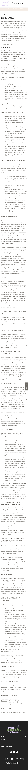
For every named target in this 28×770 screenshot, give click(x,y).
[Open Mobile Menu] (25, 3)
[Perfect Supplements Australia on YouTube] (17, 752)
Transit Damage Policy (6, 746)
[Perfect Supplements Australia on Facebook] (14, 752)
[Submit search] (19, 3)
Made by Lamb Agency (13, 763)
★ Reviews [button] (26, 386)
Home (2, 14)
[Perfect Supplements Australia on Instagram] (11, 752)
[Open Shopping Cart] (22, 4)
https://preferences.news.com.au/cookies (13, 498)
